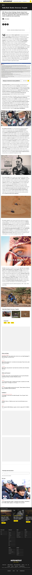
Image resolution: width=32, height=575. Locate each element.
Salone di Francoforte (18, 532)
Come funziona (26, 531)
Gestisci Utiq (16, 566)
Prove (1, 532)
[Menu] (1, 1)
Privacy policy (4, 564)
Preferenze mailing (21, 566)
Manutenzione (26, 532)
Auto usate (17, 550)
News (27, 515)
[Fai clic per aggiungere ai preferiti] (5, 24)
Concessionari (18, 553)
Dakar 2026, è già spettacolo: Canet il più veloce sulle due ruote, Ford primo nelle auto (15, 368)
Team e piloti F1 (10, 535)
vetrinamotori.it (22, 570)
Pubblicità (23, 564)
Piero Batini (7, 18)
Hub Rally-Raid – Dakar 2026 (6, 515)
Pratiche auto (26, 535)
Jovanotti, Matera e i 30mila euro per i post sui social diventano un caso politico (14, 402)
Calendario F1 (10, 532)
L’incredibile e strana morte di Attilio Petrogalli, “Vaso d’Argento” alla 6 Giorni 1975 (15, 396)
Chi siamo (9, 566)
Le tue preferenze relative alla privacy (13, 573)
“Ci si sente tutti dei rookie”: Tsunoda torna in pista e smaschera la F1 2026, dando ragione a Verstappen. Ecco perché (15, 382)
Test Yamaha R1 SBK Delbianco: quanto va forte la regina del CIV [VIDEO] (15, 407)
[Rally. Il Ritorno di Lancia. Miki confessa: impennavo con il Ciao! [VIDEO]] (18, 513)
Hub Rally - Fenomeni (17, 515)
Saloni (17, 529)
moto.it (14, 570)
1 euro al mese (25, 80)
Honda (12, 322)
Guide (25, 529)
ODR (26, 564)
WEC (9, 542)
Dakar (5, 322)
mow (17, 570)
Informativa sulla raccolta (3, 573)
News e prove (2, 529)
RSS (28, 564)
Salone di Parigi (18, 535)
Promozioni (18, 554)
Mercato (18, 547)
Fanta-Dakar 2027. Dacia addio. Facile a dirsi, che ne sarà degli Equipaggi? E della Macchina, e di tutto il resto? (15, 357)
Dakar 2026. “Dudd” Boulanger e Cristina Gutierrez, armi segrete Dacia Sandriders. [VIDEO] (5, 519)
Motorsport (10, 529)
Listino (10, 547)
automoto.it (9, 570)
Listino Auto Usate (10, 550)
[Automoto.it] (7, 1)
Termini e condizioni (10, 564)
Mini (8, 322)
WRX (9, 545)
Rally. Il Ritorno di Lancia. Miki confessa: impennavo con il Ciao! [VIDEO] (18, 518)
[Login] (30, 1)
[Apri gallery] (6, 314)
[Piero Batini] (3, 18)
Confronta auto (10, 553)
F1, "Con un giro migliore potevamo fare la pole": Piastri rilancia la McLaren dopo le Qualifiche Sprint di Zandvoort (16, 388)
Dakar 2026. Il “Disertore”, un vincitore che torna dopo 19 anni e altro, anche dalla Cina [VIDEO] (16, 362)
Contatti (12, 566)
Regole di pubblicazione (17, 564)
